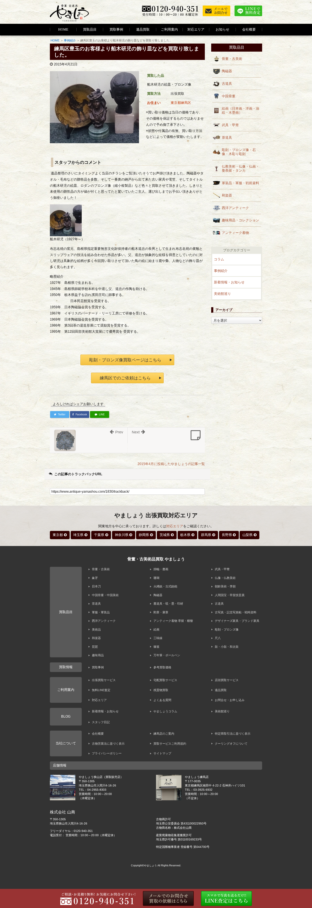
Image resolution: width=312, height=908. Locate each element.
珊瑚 (156, 578)
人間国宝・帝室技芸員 (230, 595)
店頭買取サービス (227, 680)
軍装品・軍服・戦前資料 (240, 183)
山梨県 (247, 535)
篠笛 (156, 646)
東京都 (58, 535)
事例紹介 (70, 40)
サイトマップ (162, 753)
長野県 (227, 535)
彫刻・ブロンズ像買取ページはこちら (125, 360)
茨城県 (165, 535)
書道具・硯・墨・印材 (168, 603)
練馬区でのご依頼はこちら (125, 378)
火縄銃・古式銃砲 (165, 586)
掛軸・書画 (160, 569)
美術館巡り (222, 294)
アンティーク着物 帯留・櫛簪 (173, 620)
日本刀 (96, 586)
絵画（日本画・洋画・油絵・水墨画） (240, 110)
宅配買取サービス (165, 680)
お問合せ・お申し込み (230, 700)
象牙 (95, 578)
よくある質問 (162, 700)
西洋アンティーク (235, 208)
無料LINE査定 (101, 690)
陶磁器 (227, 71)
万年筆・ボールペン (166, 655)
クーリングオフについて (231, 743)
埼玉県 (78, 535)
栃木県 (185, 535)
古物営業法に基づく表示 (108, 743)
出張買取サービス (104, 680)
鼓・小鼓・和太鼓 (227, 646)
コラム (219, 259)
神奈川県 (121, 535)
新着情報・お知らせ (229, 282)
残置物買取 (160, 690)
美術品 (96, 629)
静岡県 (144, 535)
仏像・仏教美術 (225, 578)
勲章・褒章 (160, 612)
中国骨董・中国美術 (105, 595)
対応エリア (195, 29)
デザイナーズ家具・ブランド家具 (237, 620)
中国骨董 (228, 96)
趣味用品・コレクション (240, 220)
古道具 (227, 83)
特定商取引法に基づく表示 (232, 733)
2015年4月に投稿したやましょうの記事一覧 (171, 464)
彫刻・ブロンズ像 (227, 629)
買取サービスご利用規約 (169, 743)
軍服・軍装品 (101, 612)
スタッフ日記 (101, 722)
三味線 (157, 638)
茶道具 (227, 137)
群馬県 (206, 535)
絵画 (156, 629)
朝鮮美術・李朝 (225, 586)
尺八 (218, 638)
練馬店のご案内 (163, 733)
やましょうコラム (165, 711)
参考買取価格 (162, 667)
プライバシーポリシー (107, 753)
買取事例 (116, 29)
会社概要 (98, 733)
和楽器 (227, 195)
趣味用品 (98, 655)
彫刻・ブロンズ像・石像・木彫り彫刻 (239, 152)
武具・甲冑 (230, 125)
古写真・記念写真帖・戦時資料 (235, 612)
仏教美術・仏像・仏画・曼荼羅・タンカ (240, 168)
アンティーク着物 (235, 233)
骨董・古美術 (232, 59)
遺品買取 (143, 29)
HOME (63, 29)
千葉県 (99, 535)
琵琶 (95, 646)
